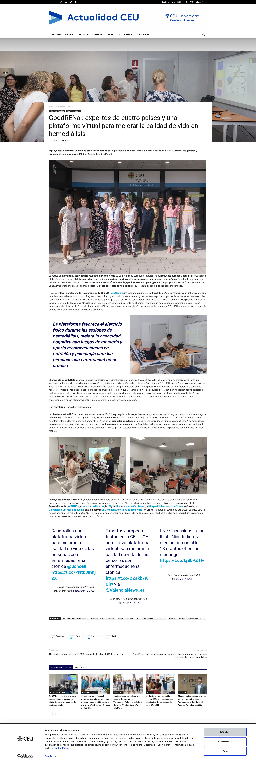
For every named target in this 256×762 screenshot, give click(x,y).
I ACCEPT (225, 732)
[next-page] (55, 714)
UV (109, 506)
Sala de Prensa (201, 2)
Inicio (51, 107)
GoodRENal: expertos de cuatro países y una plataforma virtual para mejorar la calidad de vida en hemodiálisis (170, 656)
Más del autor (81, 667)
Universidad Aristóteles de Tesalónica (121, 509)
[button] (203, 34)
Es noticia (114, 34)
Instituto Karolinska (134, 506)
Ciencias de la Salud (73, 111)
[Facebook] (51, 2)
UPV (117, 506)
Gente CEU (98, 34)
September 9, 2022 (182, 579)
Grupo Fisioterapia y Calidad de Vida (151, 618)
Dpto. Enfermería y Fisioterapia (75, 618)
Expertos (83, 34)
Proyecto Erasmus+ (177, 618)
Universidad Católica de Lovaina (66, 509)
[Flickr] (56, 2)
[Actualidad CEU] (128, 17)
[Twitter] (70, 2)
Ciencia (69, 34)
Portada (56, 34)
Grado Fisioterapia (125, 618)
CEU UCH (74, 506)
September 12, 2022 (83, 590)
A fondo (128, 34)
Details (48, 756)
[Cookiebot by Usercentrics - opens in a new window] (25, 756)
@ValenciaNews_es (125, 590)
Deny (225, 751)
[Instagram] (61, 2)
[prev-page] (51, 714)
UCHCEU (189, 2)
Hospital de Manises (93, 506)
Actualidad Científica (57, 111)
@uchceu (76, 566)
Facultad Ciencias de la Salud (103, 618)
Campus (142, 34)
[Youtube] (75, 2)
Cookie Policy (61, 748)
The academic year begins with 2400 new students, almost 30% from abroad (86, 654)
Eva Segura (117, 292)
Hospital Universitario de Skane (166, 506)
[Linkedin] (66, 2)
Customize (223, 741)
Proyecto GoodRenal (196, 618)
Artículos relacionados (61, 667)
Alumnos (150, 692)
